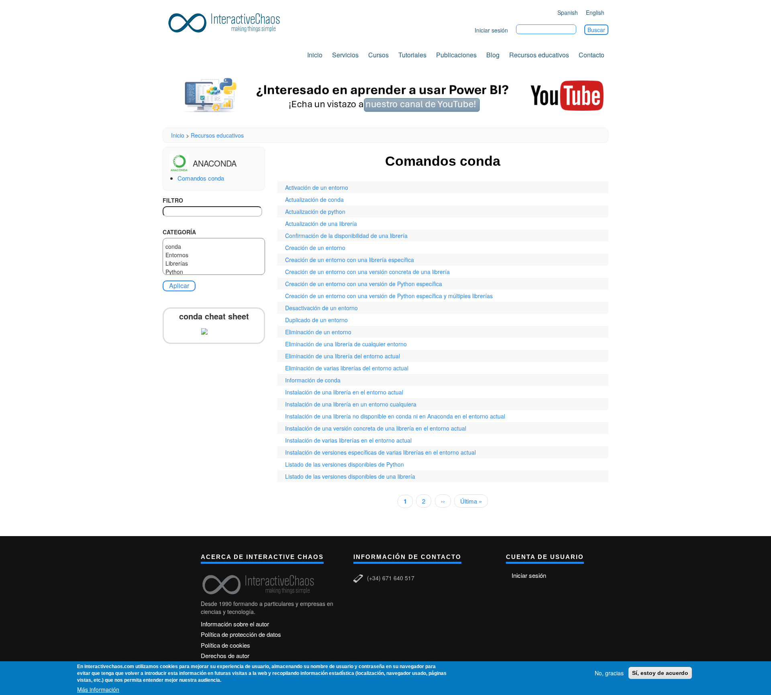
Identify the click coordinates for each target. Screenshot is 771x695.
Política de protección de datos (241, 634)
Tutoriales (412, 54)
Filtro (173, 200)
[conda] (214, 246)
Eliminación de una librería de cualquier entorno (346, 344)
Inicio (314, 54)
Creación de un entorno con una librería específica (349, 260)
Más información (98, 689)
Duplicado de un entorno (316, 320)
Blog (493, 54)
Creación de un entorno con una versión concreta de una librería (367, 272)
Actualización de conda (314, 199)
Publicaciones (456, 54)
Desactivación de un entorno (321, 308)
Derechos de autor (225, 655)
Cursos (378, 54)
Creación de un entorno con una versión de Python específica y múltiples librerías (389, 296)
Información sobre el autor (235, 624)
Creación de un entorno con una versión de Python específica (363, 284)
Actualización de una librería (321, 223)
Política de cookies (225, 645)
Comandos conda (200, 178)
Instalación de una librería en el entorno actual (344, 392)
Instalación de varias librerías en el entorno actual (348, 440)
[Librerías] (214, 263)
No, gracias (609, 673)
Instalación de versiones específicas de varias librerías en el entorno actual (380, 452)
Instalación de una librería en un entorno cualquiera (350, 404)
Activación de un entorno (316, 187)
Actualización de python (315, 211)
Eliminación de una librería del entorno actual (342, 356)
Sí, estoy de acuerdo (660, 673)
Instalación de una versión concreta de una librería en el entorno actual (375, 428)
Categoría (179, 232)
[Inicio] (227, 21)
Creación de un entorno (315, 248)
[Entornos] (214, 255)
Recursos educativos (539, 54)
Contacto (591, 54)
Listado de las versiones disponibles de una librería (350, 476)
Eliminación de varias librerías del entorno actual (346, 368)
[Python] (214, 272)
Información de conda (313, 380)
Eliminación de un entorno (318, 332)
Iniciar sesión (491, 30)
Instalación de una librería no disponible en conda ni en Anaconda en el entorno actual (395, 416)
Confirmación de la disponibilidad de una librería (346, 236)
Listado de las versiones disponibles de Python (344, 464)
